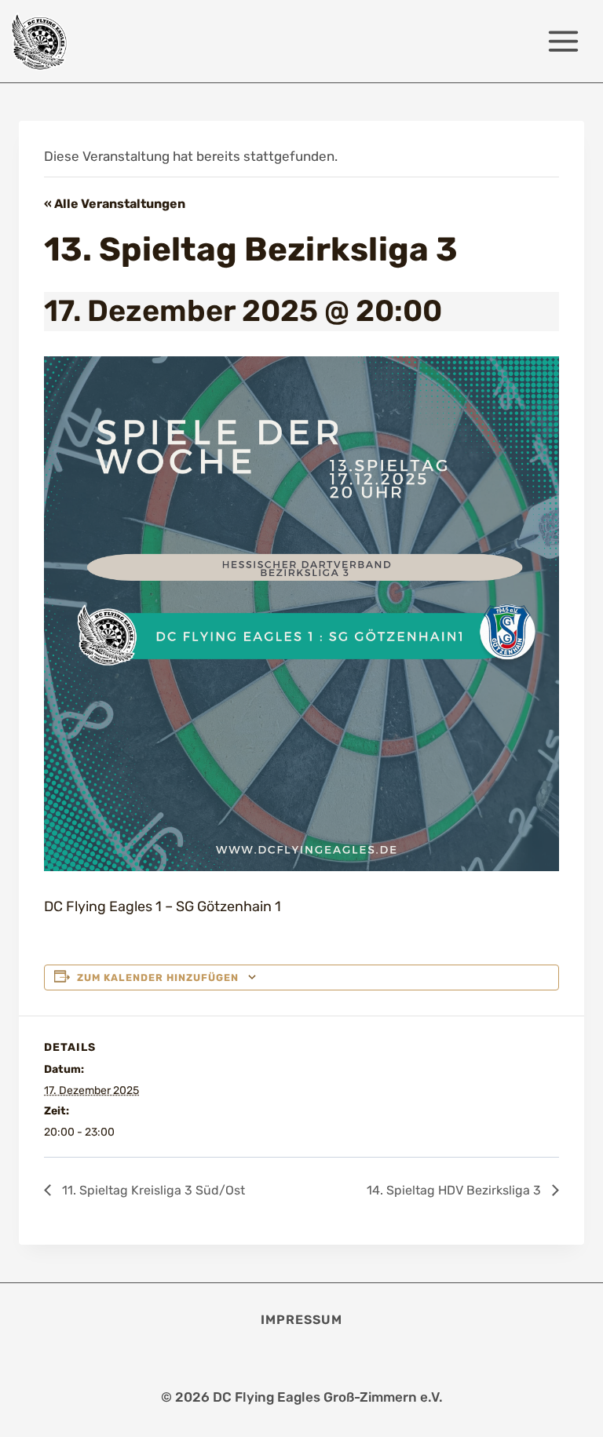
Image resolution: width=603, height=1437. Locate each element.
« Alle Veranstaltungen (114, 203)
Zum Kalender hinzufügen (158, 977)
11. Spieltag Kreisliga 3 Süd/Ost (152, 1190)
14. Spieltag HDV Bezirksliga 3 (455, 1190)
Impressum (301, 1319)
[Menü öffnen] (571, 41)
